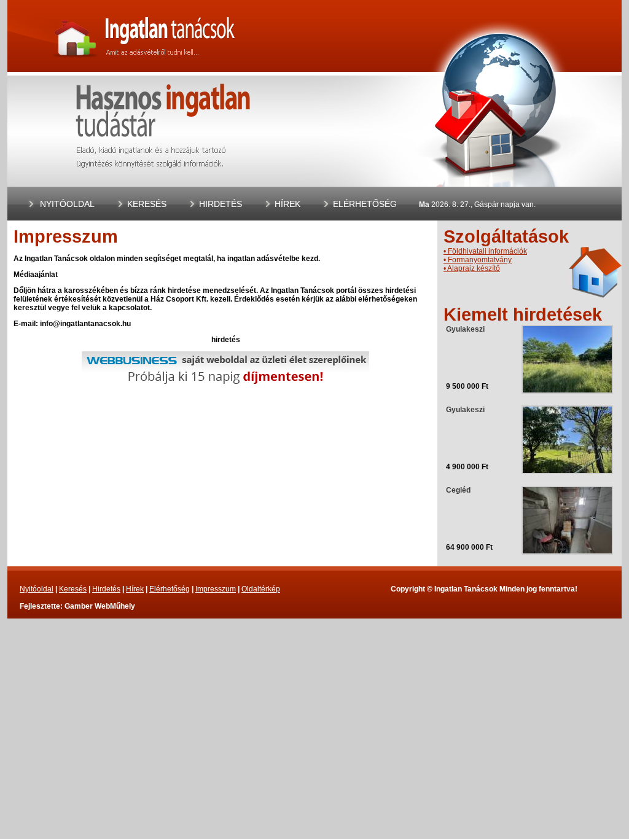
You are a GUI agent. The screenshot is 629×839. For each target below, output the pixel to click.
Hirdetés (220, 204)
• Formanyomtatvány (477, 260)
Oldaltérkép (260, 589)
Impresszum (215, 589)
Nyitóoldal (67, 204)
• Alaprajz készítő (471, 268)
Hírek (287, 204)
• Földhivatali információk (485, 251)
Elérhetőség (365, 204)
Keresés (146, 204)
